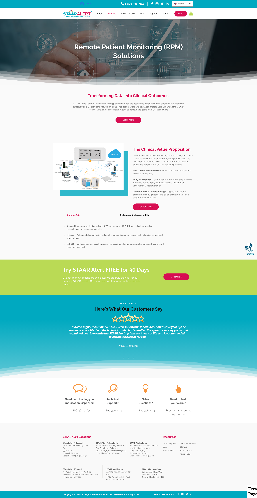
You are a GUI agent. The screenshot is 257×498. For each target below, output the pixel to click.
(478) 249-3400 (147, 456)
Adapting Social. (131, 494)
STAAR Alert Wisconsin (73, 469)
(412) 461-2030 (80, 456)
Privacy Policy (186, 450)
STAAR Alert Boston (114, 469)
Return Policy (185, 454)
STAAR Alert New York (151, 469)
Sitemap (183, 447)
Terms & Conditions (188, 443)
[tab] (89, 215)
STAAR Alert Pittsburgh (73, 443)
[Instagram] (157, 4)
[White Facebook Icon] (152, 4)
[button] (191, 13)
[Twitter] (162, 4)
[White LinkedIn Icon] (167, 4)
